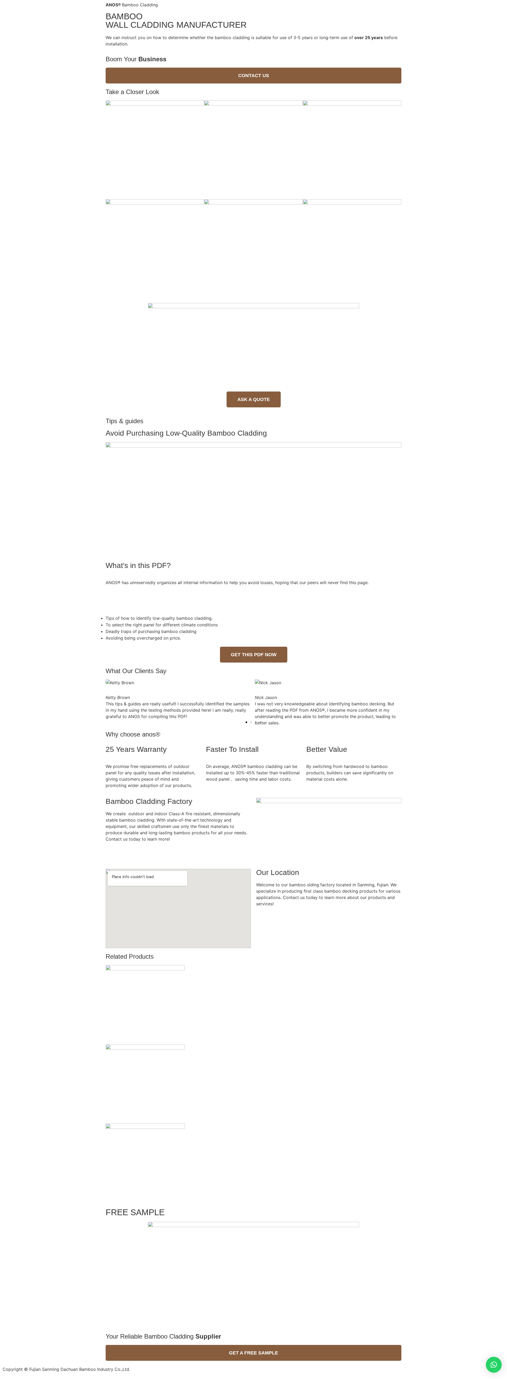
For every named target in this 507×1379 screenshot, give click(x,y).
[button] (253, 75)
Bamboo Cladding (132, 4)
